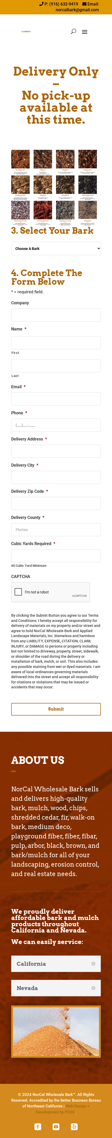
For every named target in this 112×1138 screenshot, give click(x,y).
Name (18, 329)
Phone (19, 412)
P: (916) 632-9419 (62, 4)
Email (18, 386)
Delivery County (27, 517)
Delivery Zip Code (29, 491)
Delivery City (24, 465)
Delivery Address (29, 439)
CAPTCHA (20, 576)
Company (20, 302)
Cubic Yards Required (33, 543)
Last (15, 376)
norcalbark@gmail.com (77, 9)
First (15, 353)
